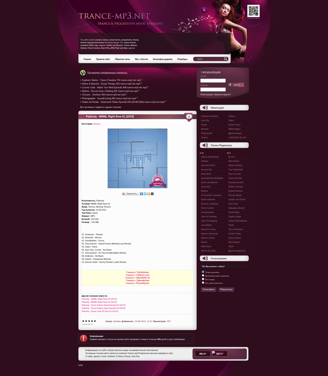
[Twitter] (145, 193)
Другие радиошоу (236, 251)
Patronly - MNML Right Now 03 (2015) (99, 299)
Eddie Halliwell (208, 199)
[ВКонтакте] (141, 193)
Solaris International (237, 221)
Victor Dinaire (234, 238)
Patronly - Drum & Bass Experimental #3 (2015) (104, 308)
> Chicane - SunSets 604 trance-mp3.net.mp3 (103, 95)
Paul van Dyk (234, 174)
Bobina (204, 191)
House (96, 124)
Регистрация (207, 94)
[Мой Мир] (152, 193)
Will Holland (234, 242)
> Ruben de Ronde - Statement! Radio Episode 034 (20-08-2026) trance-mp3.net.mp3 (122, 102)
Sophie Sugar (234, 216)
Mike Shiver (233, 161)
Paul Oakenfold (235, 169)
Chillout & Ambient (209, 116)
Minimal (204, 129)
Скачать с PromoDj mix (137, 283)
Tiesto (231, 225)
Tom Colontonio (235, 229)
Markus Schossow (209, 233)
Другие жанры (235, 133)
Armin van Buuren (209, 182)
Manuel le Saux (208, 229)
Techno (204, 137)
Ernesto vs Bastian (209, 204)
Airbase (204, 161)
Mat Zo (204, 242)
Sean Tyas (233, 204)
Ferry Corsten (207, 208)
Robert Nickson (235, 191)
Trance (231, 116)
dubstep (117, 321)
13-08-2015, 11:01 (143, 321)
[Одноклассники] (149, 193)
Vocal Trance (234, 125)
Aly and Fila (206, 169)
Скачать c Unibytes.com (137, 275)
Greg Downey (207, 212)
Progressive (206, 133)
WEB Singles (234, 129)
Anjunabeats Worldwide (212, 178)
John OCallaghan (209, 221)
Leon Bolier (206, 225)
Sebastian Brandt (236, 208)
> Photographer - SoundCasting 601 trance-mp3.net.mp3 (108, 98)
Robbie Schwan (235, 187)
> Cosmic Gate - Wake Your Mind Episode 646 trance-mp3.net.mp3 (113, 87)
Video (231, 120)
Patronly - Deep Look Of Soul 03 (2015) (100, 311)
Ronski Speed (235, 195)
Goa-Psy (205, 120)
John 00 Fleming (209, 216)
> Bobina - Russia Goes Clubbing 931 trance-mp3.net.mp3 (109, 91)
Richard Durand (235, 182)
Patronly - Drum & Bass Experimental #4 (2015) (104, 305)
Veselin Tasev (234, 233)
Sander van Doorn (236, 199)
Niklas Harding (235, 165)
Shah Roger (234, 212)
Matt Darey (206, 246)
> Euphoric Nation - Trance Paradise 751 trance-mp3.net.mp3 (110, 80)
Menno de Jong (208, 251)
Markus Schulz (208, 238)
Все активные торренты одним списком (100, 107)
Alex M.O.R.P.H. (208, 165)
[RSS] (204, 12)
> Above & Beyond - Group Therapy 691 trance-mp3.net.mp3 (110, 84)
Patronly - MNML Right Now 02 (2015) (99, 302)
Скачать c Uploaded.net (137, 280)
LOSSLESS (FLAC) (237, 137)
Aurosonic (205, 187)
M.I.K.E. (231, 157)
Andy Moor (206, 174)
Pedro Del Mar (235, 178)
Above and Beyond (210, 157)
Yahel (231, 246)
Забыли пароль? (222, 94)
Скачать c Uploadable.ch (137, 277)
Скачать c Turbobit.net (137, 272)
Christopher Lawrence (211, 195)
